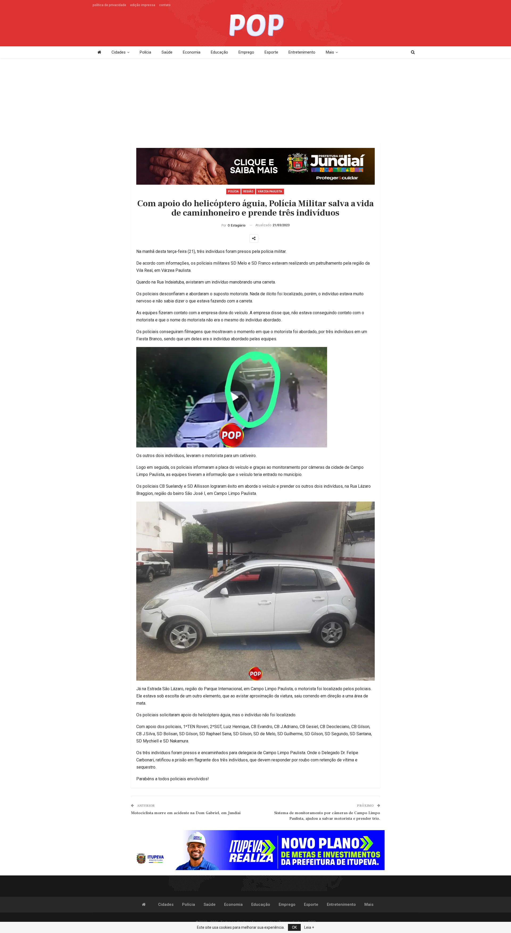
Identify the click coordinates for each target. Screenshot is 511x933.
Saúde (167, 52)
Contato (165, 5)
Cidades (119, 52)
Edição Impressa (142, 5)
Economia (191, 52)
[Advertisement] (255, 100)
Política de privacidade (109, 5)
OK (294, 927)
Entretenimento (302, 52)
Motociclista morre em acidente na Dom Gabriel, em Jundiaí (186, 812)
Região (248, 191)
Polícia (145, 52)
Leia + (309, 927)
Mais (330, 52)
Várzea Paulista (270, 191)
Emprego (246, 52)
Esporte (271, 52)
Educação (219, 52)
